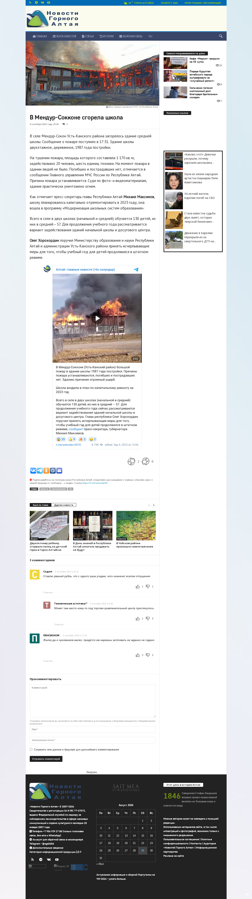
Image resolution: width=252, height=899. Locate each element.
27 (126, 850)
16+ (150, 36)
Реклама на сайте (173, 855)
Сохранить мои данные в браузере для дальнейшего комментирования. (77, 749)
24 (100, 850)
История (108, 36)
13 (126, 835)
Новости (78, 538)
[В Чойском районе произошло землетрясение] (136, 525)
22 (142, 843)
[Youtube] (48, 3)
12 (117, 835)
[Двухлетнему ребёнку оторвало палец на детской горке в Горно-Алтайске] (49, 525)
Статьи (89, 36)
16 (151, 835)
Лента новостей (66, 36)
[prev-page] (149, 505)
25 (109, 850)
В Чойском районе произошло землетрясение (134, 544)
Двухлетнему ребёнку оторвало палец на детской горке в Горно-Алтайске (48, 546)
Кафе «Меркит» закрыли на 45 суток (205, 60)
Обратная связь (132, 36)
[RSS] (30, 3)
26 (117, 850)
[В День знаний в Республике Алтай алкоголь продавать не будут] (92, 525)
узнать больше (117, 878)
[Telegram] (36, 3)
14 (134, 835)
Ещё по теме (40, 504)
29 (142, 850)
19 (117, 843)
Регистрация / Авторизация (203, 2)
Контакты (196, 843)
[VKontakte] (42, 3)
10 (100, 835)
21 (134, 843)
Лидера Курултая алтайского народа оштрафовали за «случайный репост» (202, 76)
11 (109, 835)
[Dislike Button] (145, 461)
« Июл (100, 863)
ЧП (70, 489)
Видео (34, 538)
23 (151, 843)
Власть (44, 489)
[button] (220, 36)
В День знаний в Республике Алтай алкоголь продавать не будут (92, 546)
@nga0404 (48, 843)
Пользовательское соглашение (181, 839)
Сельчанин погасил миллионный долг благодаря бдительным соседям (204, 92)
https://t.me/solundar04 (94, 482)
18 (109, 843)
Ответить (48, 592)
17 (100, 843)
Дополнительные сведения (48, 847)
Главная (41, 36)
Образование (59, 489)
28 (134, 850)
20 (126, 843)
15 (142, 835)
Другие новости (63, 504)
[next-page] (154, 505)
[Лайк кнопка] (131, 461)
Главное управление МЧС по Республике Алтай (136, 107)
